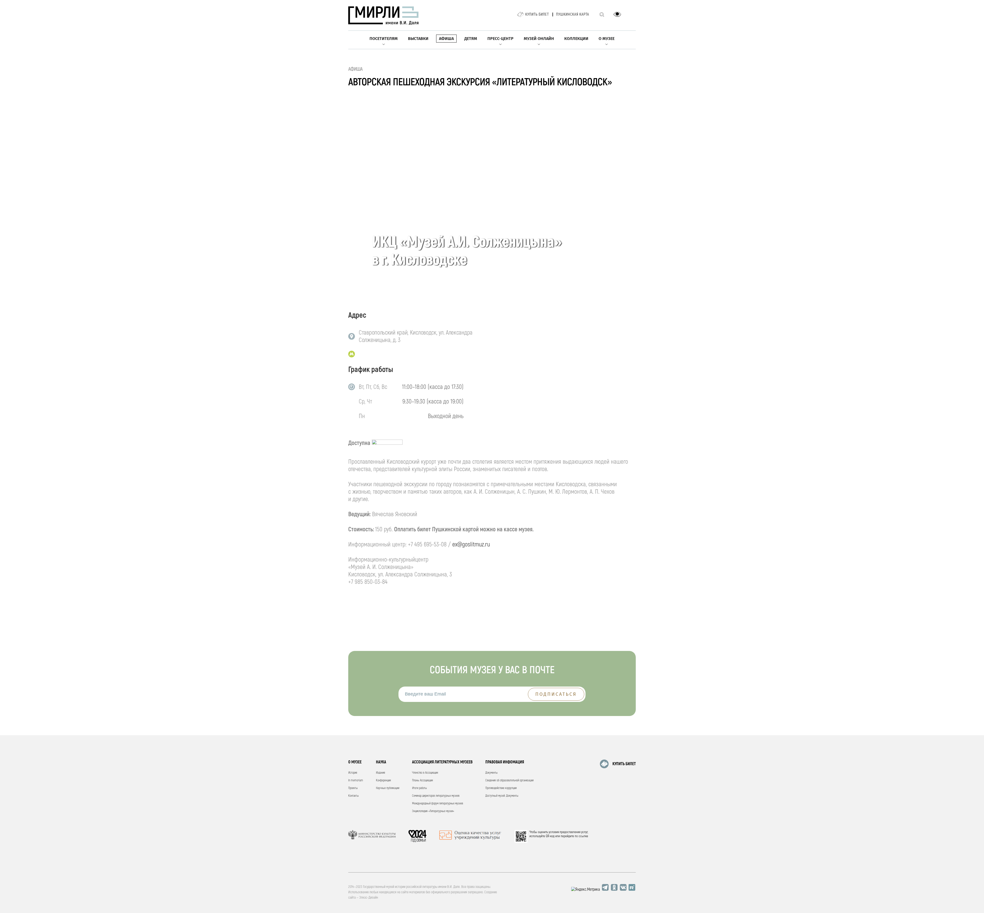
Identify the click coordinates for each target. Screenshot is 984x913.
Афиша (446, 38)
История (352, 773)
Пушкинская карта (572, 14)
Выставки (418, 38)
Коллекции (576, 38)
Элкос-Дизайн (368, 897)
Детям (470, 38)
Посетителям (384, 38)
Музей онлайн (539, 38)
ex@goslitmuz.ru (471, 544)
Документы (491, 773)
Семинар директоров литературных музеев (435, 796)
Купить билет (537, 14)
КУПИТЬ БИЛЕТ (624, 763)
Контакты (353, 796)
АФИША (355, 69)
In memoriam (355, 780)
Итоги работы (419, 788)
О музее (606, 38)
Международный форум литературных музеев (437, 803)
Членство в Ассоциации (425, 773)
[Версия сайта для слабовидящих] (617, 14)
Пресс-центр (500, 38)
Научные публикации (387, 788)
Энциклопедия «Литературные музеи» (433, 811)
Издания (380, 773)
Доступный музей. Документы (501, 796)
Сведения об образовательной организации (509, 780)
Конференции (383, 780)
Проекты (353, 788)
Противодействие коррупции (501, 788)
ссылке (583, 836)
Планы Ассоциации (422, 780)
